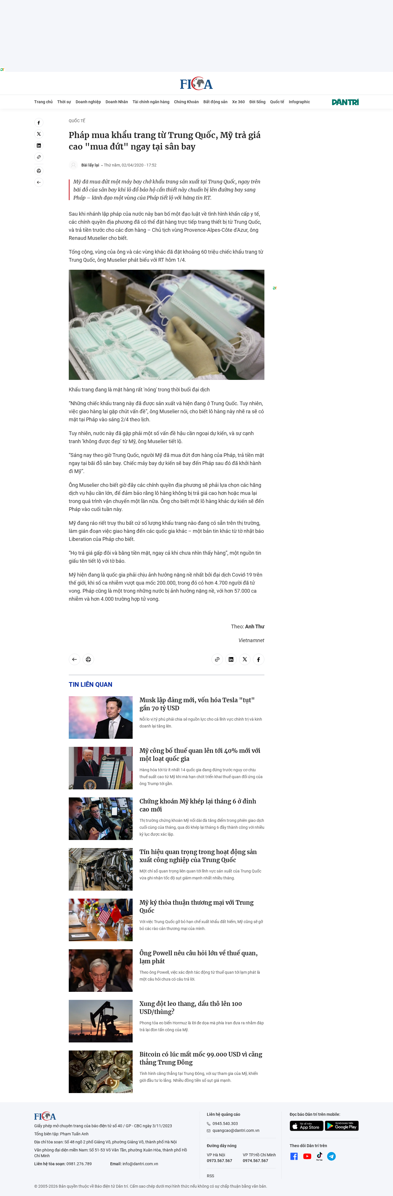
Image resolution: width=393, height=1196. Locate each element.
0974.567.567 (255, 1160)
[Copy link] (38, 157)
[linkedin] (38, 145)
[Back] (38, 182)
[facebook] (38, 122)
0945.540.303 (225, 1123)
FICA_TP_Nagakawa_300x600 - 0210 (315, 121)
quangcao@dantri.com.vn (236, 1130)
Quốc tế (277, 101)
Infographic (299, 101)
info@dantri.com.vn (140, 1163)
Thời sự (64, 101)
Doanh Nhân (117, 101)
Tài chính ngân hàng (151, 101)
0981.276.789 (79, 1163)
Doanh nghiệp (88, 101)
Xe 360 (238, 101)
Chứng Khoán (186, 101)
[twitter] (38, 134)
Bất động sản (215, 101)
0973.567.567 (219, 1160)
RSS (210, 1176)
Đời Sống (257, 101)
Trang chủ (43, 101)
